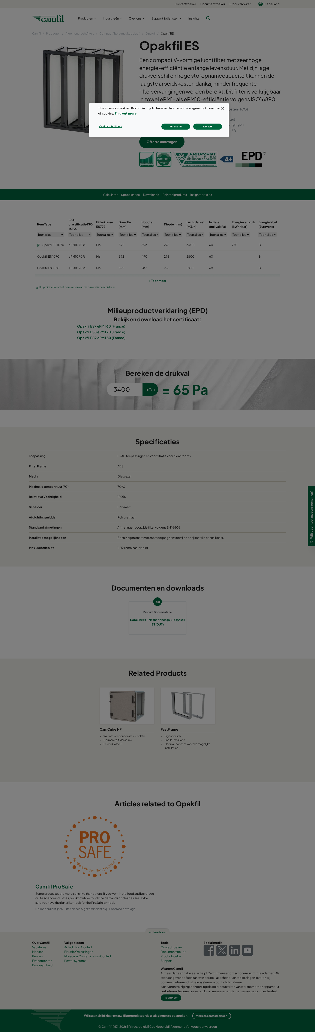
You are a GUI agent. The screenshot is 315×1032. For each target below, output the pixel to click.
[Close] (222, 108)
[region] (159, 120)
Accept (207, 126)
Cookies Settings (110, 126)
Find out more (125, 113)
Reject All (176, 126)
